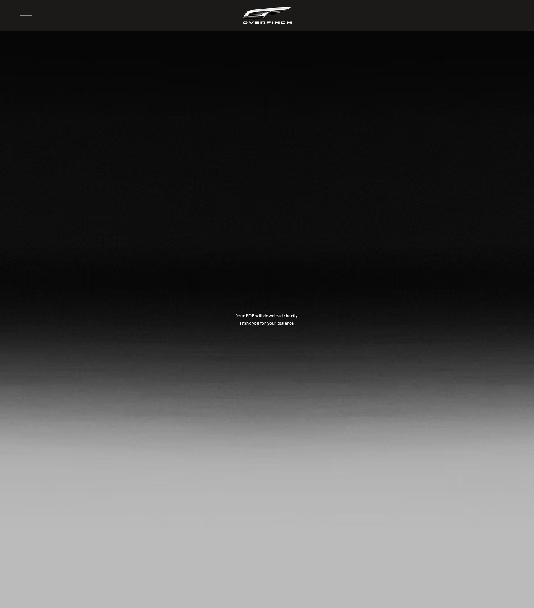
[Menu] (26, 15)
